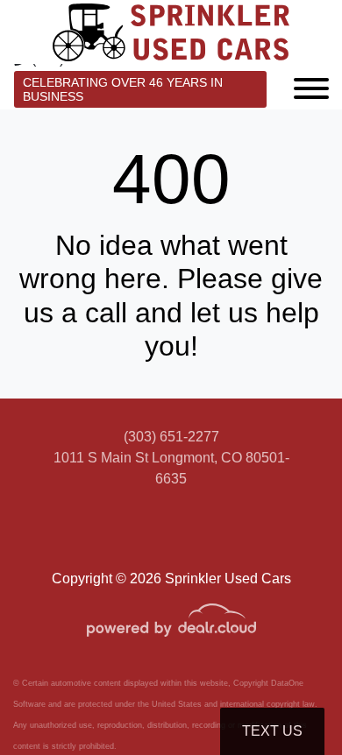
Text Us (272, 730)
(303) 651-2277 (171, 436)
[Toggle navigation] (311, 86)
